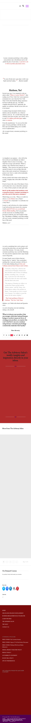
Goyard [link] (6, 200)
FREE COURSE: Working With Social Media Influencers (12, 646)
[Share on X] (6, 335)
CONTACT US (5, 627)
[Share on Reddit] (17, 335)
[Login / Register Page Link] (19, 6)
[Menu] (26, 6)
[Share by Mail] (19, 335)
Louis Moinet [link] (11, 199)
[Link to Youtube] (27, 335)
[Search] (22, 6)
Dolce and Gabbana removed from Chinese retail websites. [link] (15, 265)
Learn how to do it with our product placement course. (16, 62)
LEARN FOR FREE (6, 618)
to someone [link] (9, 120)
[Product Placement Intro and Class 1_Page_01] (15, 49)
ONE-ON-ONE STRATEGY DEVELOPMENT (12, 613)
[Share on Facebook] (4, 335)
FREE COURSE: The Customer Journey (11, 639)
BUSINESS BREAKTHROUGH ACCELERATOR (13, 616)
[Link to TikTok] (24, 335)
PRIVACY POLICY (6, 652)
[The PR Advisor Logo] (12, 6)
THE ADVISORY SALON (8, 621)
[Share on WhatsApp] (9, 335)
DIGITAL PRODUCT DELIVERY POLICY (12, 650)
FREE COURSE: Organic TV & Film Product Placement (15, 642)
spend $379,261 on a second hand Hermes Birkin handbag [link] (13, 210)
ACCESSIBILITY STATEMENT (9, 655)
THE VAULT (5, 624)
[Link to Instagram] (22, 335)
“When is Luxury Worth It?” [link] (17, 95)
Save (12, 335)
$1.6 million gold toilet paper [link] (14, 118)
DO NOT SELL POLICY (8, 658)
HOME (4, 610)
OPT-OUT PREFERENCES (8, 661)
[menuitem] (19, 6)
